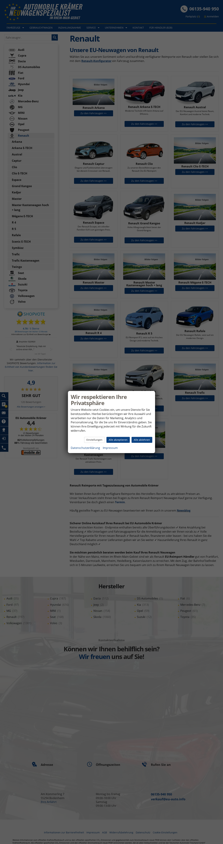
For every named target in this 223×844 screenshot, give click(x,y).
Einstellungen (94, 439)
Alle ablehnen (142, 439)
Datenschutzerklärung (85, 448)
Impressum (110, 448)
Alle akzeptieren (118, 439)
